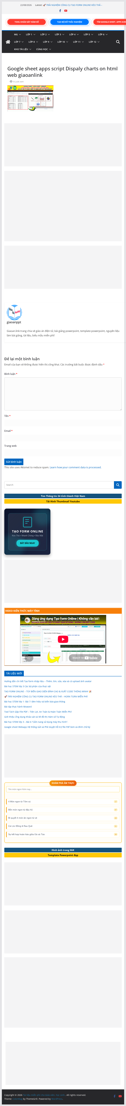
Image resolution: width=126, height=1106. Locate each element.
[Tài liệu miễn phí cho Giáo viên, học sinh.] (8, 42)
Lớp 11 (77, 41)
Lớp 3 (58, 34)
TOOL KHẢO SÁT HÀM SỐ (27, 21)
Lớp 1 (29, 34)
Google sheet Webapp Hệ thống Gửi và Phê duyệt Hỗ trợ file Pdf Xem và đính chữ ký (47, 726)
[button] (19, 34)
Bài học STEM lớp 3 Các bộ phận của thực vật (27, 686)
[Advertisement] (63, 144)
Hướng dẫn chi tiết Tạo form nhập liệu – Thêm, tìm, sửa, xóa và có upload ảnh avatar (48, 681)
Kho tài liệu (21, 49)
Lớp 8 (32, 41)
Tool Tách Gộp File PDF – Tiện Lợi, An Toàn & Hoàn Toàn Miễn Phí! (38, 711)
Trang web (10, 445)
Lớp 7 (17, 41)
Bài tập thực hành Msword (18, 706)
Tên (7, 416)
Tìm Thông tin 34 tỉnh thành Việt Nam (63, 496)
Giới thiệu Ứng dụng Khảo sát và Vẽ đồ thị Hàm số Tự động (34, 716)
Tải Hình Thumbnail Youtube (63, 501)
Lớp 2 (43, 34)
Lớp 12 (92, 41)
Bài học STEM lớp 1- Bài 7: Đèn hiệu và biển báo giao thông (34, 701)
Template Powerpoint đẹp (63, 855)
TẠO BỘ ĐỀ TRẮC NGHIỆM (69, 21)
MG (16, 34)
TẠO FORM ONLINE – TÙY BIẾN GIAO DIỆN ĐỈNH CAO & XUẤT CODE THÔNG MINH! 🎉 (48, 691)
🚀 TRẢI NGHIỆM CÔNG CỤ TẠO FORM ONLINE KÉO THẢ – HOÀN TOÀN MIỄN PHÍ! (46, 696)
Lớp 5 (87, 34)
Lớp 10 (61, 41)
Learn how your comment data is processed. (75, 467)
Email (8, 431)
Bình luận (10, 374)
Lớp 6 (101, 34)
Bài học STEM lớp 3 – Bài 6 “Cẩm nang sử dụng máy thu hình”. (36, 721)
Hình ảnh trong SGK (63, 850)
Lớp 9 (46, 41)
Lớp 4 (72, 34)
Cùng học (42, 49)
